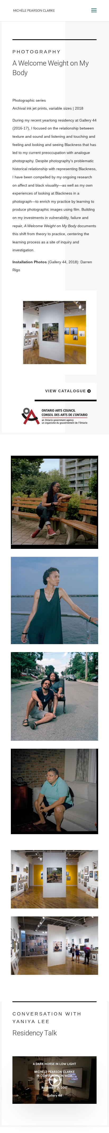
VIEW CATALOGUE (65, 391)
